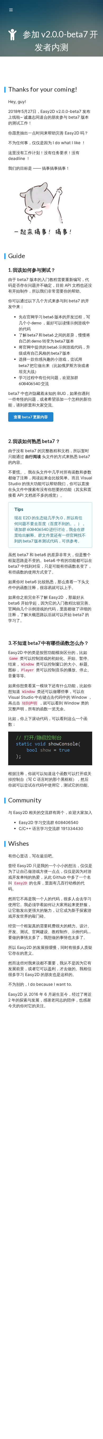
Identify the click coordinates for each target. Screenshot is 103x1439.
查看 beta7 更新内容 (31, 417)
